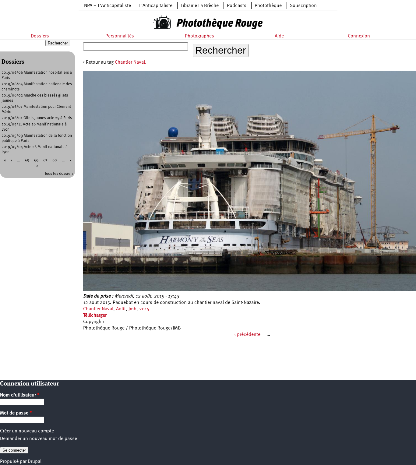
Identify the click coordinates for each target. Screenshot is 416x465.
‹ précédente (247, 334)
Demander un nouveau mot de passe (38, 438)
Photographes (199, 36)
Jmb (132, 309)
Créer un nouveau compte (27, 431)
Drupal (34, 461)
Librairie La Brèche (200, 5)
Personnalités (119, 36)
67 (45, 160)
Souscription (303, 5)
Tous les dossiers (58, 174)
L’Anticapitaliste (155, 5)
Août (121, 309)
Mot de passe (16, 413)
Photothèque (268, 5)
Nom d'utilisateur (20, 395)
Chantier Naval (98, 309)
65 (27, 160)
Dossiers (40, 36)
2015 (144, 309)
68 (54, 160)
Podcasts (236, 5)
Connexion (359, 36)
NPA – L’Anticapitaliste (107, 5)
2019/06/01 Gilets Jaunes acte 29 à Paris (37, 118)
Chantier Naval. (130, 62)
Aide (279, 36)
